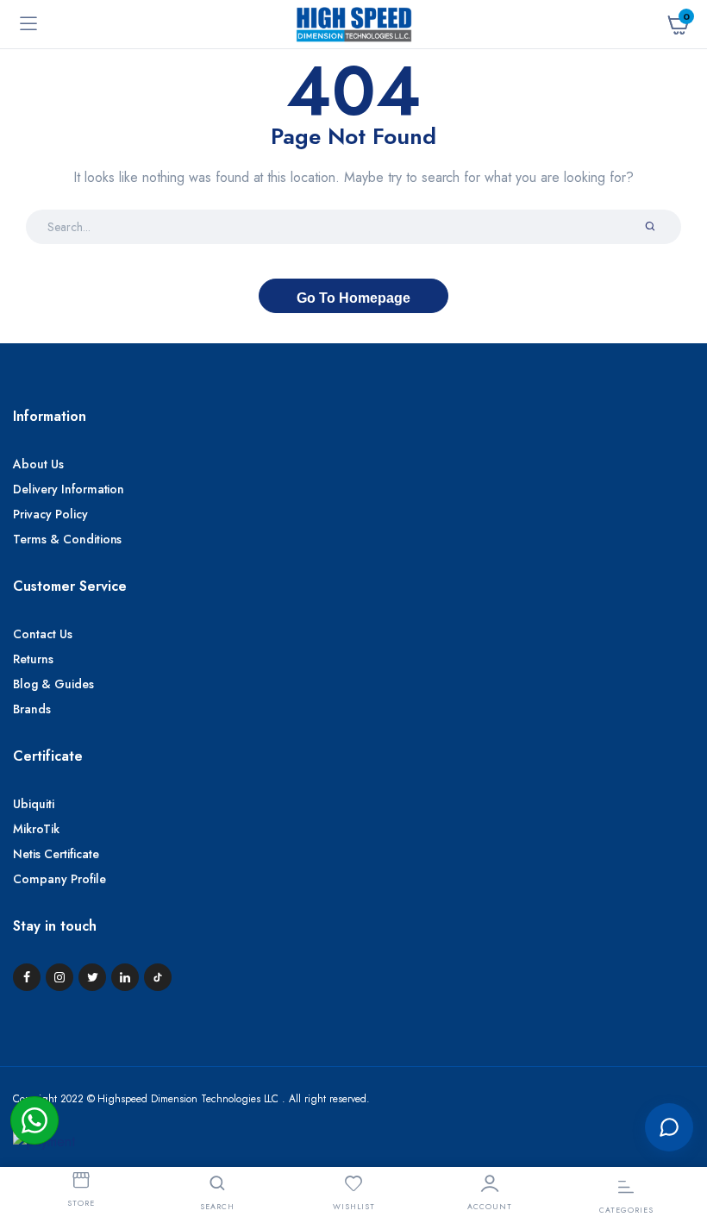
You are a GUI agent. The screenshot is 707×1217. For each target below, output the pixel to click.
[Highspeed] (354, 23)
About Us (38, 464)
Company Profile (59, 879)
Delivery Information (68, 489)
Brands (32, 709)
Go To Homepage (353, 298)
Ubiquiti (33, 803)
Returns (33, 659)
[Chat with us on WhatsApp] (34, 1120)
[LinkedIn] (125, 977)
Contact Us (42, 634)
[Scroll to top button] (679, 1070)
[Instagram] (59, 977)
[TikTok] (158, 977)
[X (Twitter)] (92, 977)
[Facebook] (27, 977)
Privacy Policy (50, 514)
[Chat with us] (669, 1127)
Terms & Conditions (67, 539)
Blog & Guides (53, 684)
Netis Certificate (56, 854)
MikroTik (36, 828)
